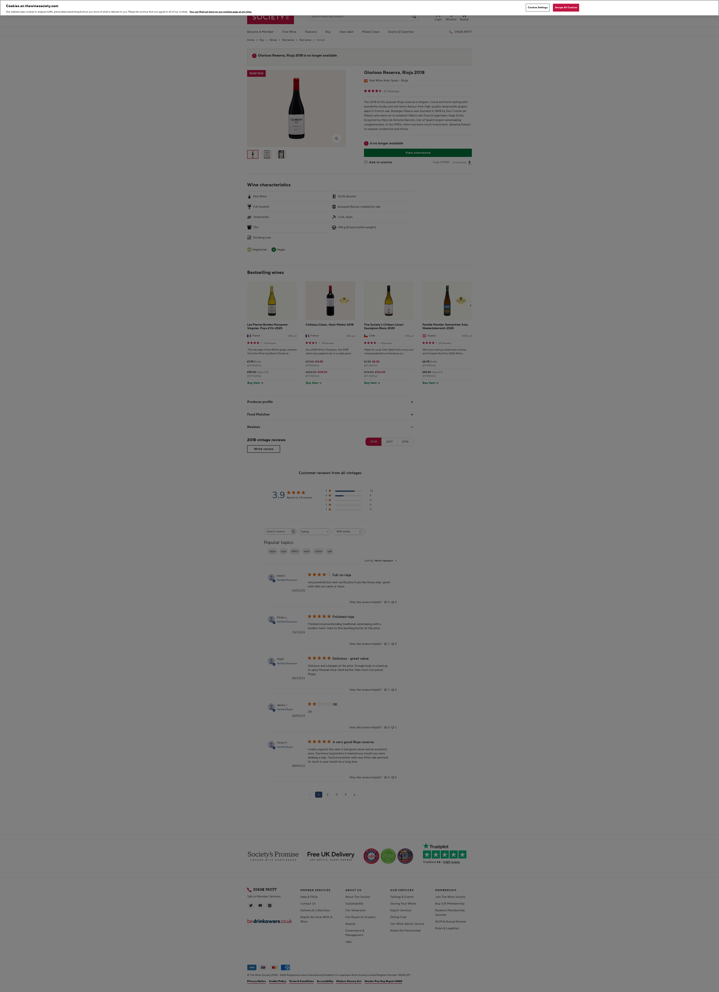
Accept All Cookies (566, 7)
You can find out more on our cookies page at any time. (220, 11)
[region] (359, 8)
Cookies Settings (538, 7)
